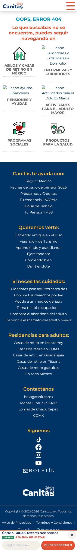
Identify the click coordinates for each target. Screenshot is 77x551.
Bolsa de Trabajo (38, 206)
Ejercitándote (38, 254)
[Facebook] (38, 447)
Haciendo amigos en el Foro (38, 235)
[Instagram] (38, 455)
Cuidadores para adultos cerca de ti (38, 289)
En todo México (38, 374)
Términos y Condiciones (54, 523)
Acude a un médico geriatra (38, 301)
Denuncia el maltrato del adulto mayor (38, 320)
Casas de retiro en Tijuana (38, 361)
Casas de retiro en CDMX (38, 349)
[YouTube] (38, 462)
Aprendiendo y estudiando (39, 248)
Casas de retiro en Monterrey (38, 343)
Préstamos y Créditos (38, 194)
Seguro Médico (39, 181)
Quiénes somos (48, 529)
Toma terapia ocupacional (38, 308)
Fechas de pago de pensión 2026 (38, 187)
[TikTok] (38, 439)
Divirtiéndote (38, 266)
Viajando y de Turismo (38, 241)
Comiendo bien (38, 260)
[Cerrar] (72, 535)
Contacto (24, 529)
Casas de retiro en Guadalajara (38, 355)
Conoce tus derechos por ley (38, 295)
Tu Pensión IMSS (38, 212)
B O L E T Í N (42, 470)
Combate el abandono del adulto (38, 314)
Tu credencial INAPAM (38, 200)
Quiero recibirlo (58, 545)
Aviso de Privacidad (16, 523)
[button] (70, 5)
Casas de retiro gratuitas (38, 368)
